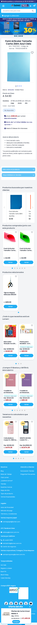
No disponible (9, 110)
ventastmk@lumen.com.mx (12, 543)
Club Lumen (5, 477)
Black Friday (4, 575)
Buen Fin (3, 571)
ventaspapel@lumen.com (11, 522)
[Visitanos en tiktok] (6, 604)
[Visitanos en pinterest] (21, 604)
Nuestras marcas (6, 487)
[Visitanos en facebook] (16, 604)
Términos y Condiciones (9, 514)
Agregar (10, 262)
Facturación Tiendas (27, 471)
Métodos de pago (6, 511)
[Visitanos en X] (26, 604)
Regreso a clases (6, 568)
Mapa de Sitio (5, 490)
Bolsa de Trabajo (6, 474)
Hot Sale (3, 565)
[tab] (12, 268)
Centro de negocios (9, 547)
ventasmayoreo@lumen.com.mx (14, 554)
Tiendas (3, 484)
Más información (10, 118)
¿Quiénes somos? (7, 481)
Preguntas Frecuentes (27, 474)
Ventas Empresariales (8, 497)
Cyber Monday (5, 578)
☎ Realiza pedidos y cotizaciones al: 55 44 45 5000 (17, 1)
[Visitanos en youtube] (31, 604)
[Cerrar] (35, 19)
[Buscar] (33, 11)
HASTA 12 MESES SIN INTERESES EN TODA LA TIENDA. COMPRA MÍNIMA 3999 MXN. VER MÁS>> (19, 19)
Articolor (11, 90)
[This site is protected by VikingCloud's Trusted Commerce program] (23, 593)
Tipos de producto (7, 494)
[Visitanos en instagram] (11, 604)
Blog (2, 471)
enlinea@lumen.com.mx (11, 532)
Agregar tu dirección (11, 16)
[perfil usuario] (30, 6)
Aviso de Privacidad (7, 507)
